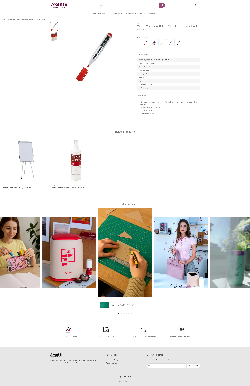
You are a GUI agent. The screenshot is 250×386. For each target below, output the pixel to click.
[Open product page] (26, 160)
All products (11, 19)
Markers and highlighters (160, 60)
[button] (132, 5)
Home (4, 19)
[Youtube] (129, 376)
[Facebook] (120, 376)
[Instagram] (125, 376)
